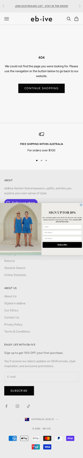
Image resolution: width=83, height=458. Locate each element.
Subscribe (62, 245)
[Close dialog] (81, 205)
